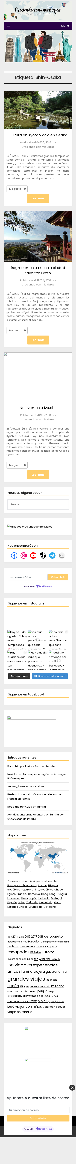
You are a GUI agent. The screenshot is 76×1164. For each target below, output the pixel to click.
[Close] (72, 1088)
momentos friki (17, 991)
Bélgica (53, 885)
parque (42, 991)
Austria (42, 885)
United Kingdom (49, 902)
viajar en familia (19, 1012)
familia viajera (33, 971)
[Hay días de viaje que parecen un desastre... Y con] (38, 660)
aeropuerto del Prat (17, 941)
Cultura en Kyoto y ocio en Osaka (38, 135)
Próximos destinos (38, 996)
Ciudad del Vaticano (42, 907)
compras (50, 946)
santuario (13, 1001)
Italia (24, 898)
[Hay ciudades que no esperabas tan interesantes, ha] (17, 660)
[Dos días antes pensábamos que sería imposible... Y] (38, 640)
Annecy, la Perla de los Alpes (26, 786)
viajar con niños (28, 1006)
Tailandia (32, 902)
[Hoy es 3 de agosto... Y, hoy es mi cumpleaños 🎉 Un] (17, 640)
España (12, 902)
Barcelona (35, 941)
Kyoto (26, 986)
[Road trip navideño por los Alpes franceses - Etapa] (59, 660)
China (39, 946)
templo (36, 1001)
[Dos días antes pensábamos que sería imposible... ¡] (59, 640)
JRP (22, 986)
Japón (33, 898)
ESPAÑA (35, 952)
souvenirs (24, 1001)
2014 (15, 936)
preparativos (16, 996)
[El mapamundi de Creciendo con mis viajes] (38, 873)
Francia (21, 894)
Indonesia (13, 898)
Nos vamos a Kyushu (38, 407)
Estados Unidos (17, 907)
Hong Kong (48, 894)
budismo (13, 946)
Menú (65, 26)
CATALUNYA (27, 946)
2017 (34, 937)
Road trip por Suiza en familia (26, 806)
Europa (48, 952)
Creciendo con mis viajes (38, 147)
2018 (40, 936)
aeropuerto (53, 936)
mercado (45, 986)
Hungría (62, 894)
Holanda (44, 898)
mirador (57, 986)
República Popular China (23, 889)
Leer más (38, 198)
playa (51, 991)
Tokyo (47, 1001)
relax (54, 996)
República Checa (51, 889)
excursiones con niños (20, 959)
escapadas (18, 952)
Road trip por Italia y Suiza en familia (31, 766)
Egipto (11, 894)
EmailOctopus (45, 586)
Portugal (56, 898)
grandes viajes (26, 978)
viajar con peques (54, 1007)
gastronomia (56, 971)
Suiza (21, 902)
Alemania (34, 894)
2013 (9, 937)
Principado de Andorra (22, 885)
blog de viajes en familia (56, 941)
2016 (27, 936)
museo (32, 991)
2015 (21, 936)
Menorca (34, 986)
